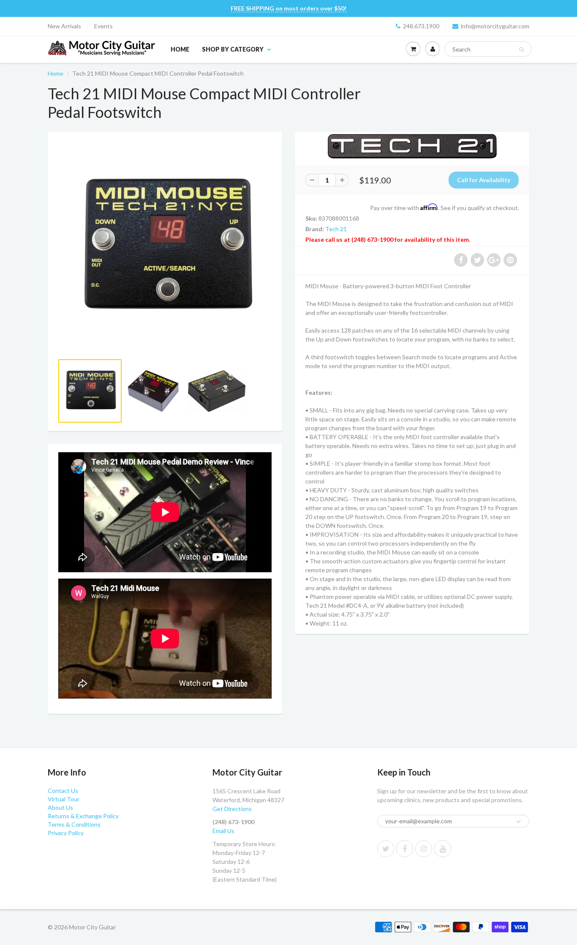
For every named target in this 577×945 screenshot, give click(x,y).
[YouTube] (442, 848)
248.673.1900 (421, 26)
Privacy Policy (66, 832)
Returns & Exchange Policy (83, 815)
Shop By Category (233, 49)
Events (103, 26)
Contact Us (63, 790)
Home (180, 49)
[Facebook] (404, 848)
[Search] (521, 49)
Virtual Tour (63, 799)
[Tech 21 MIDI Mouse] (165, 247)
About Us (60, 807)
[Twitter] (385, 848)
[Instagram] (423, 848)
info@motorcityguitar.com (495, 26)
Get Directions (232, 808)
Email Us (223, 830)
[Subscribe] (519, 821)
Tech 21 (336, 228)
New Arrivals (64, 26)
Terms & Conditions (74, 824)
